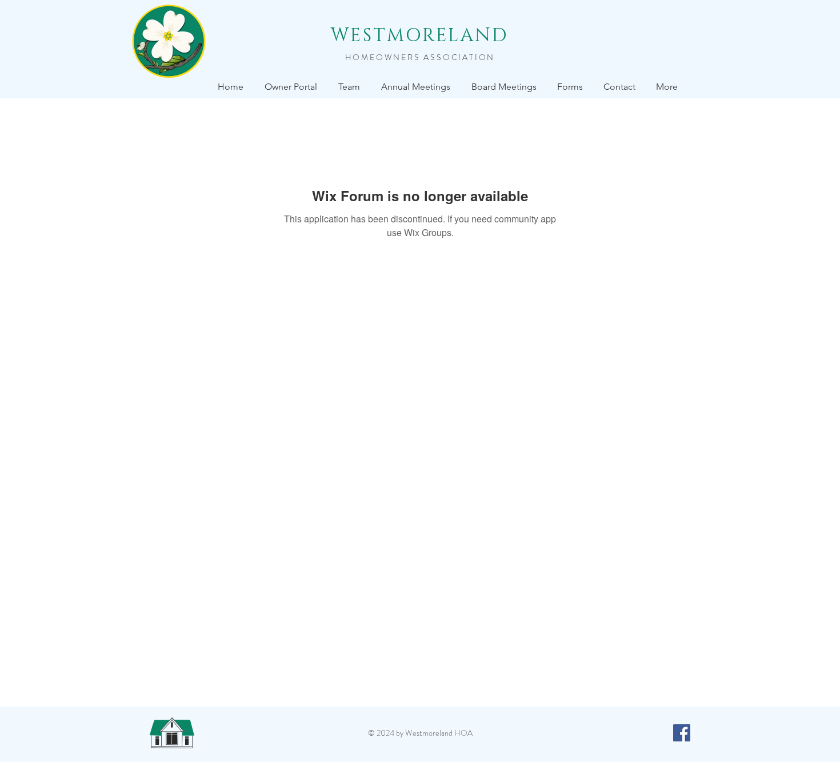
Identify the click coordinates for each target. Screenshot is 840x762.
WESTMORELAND (420, 35)
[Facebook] (681, 732)
